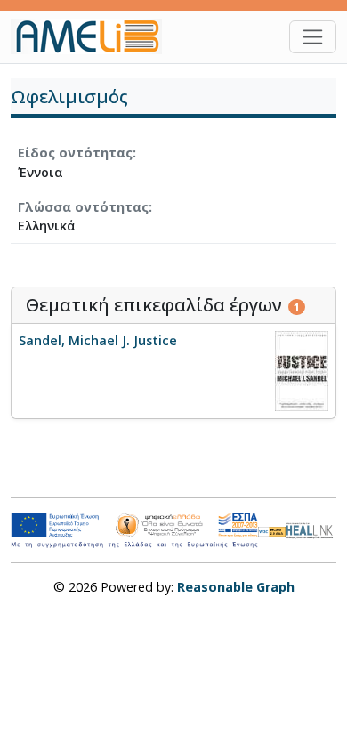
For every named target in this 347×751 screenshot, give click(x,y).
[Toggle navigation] (312, 36)
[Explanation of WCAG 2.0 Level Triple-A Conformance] (272, 530)
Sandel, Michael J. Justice (98, 340)
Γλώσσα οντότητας (83, 206)
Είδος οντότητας (75, 152)
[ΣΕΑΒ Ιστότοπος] (311, 529)
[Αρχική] (93, 36)
